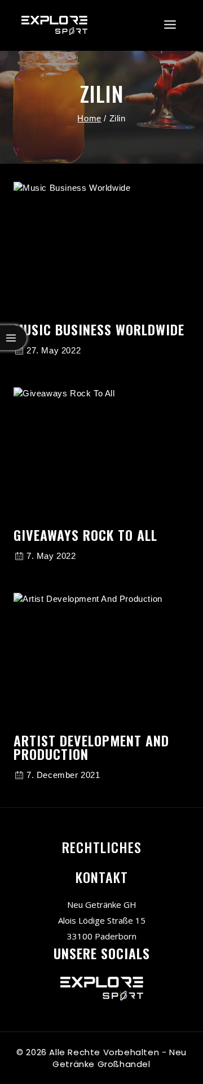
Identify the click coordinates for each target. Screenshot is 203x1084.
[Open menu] (170, 25)
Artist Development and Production (91, 747)
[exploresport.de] (54, 25)
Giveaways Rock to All (85, 534)
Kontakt (102, 877)
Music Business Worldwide (99, 329)
